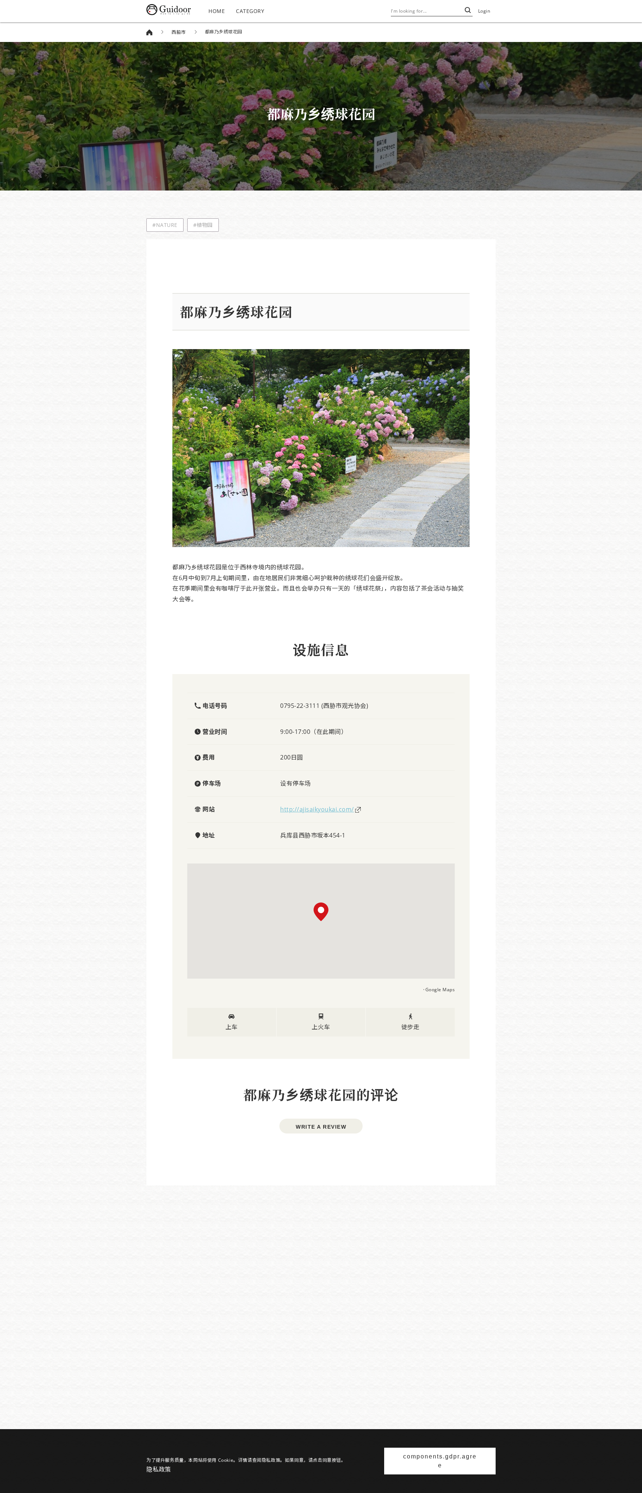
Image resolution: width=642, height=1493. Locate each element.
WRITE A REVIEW (321, 1127)
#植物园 (203, 224)
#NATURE (165, 224)
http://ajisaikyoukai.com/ (317, 809)
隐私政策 (158, 1469)
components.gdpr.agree (440, 1460)
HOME (216, 10)
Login (484, 11)
